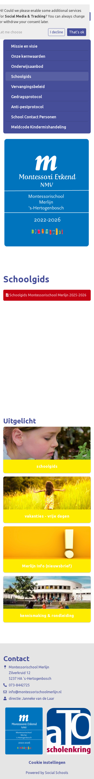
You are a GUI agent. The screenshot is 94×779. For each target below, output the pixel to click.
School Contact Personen (33, 117)
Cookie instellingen (47, 762)
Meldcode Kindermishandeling (38, 127)
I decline (56, 32)
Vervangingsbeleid (28, 86)
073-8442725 (19, 685)
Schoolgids (21, 76)
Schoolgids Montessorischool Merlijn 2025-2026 (47, 295)
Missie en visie (24, 46)
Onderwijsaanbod (27, 66)
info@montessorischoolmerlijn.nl (35, 692)
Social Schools (56, 773)
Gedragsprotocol (26, 96)
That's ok (76, 32)
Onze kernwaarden (28, 56)
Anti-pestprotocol (27, 106)
